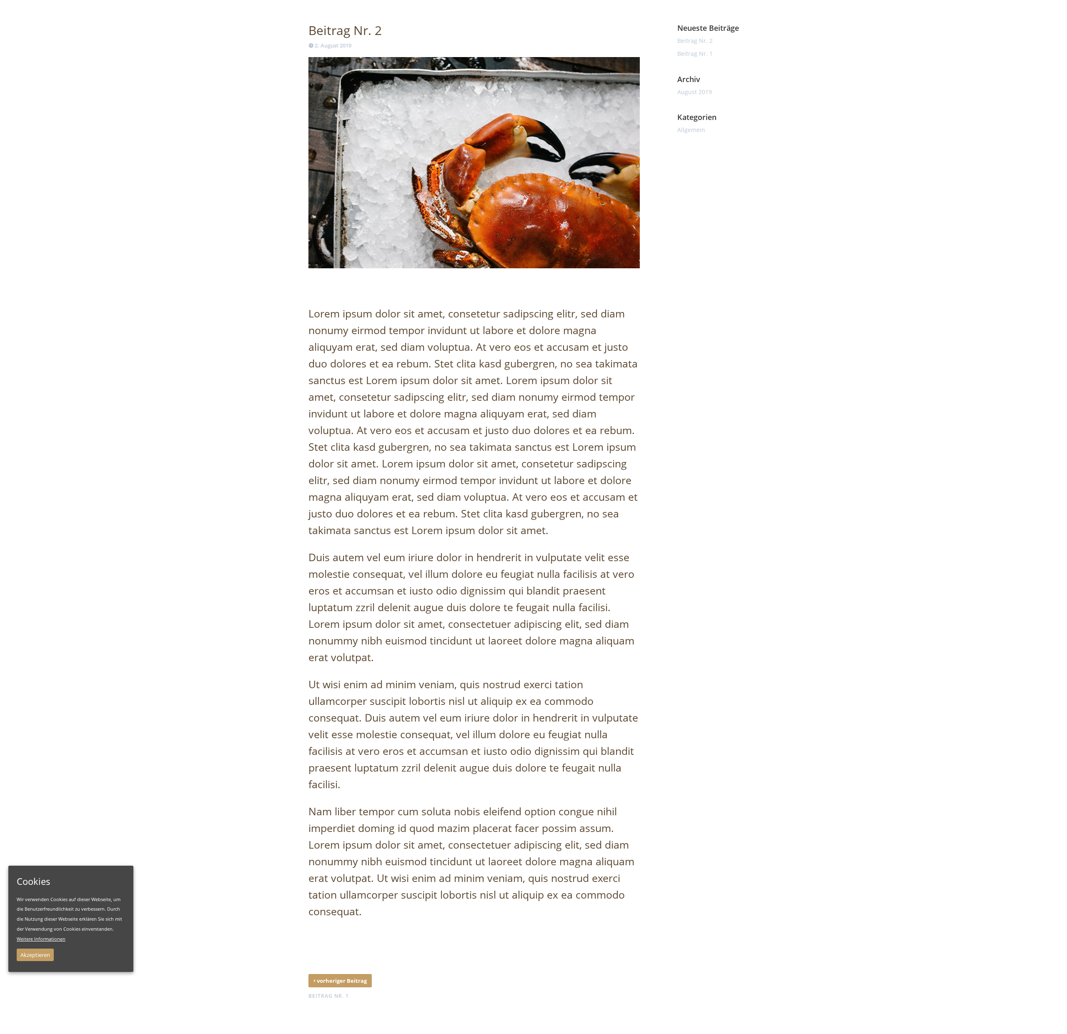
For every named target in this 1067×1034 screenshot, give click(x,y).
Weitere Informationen (41, 939)
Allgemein (691, 130)
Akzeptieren (35, 955)
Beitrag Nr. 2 (695, 41)
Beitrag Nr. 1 (695, 53)
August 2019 (694, 92)
